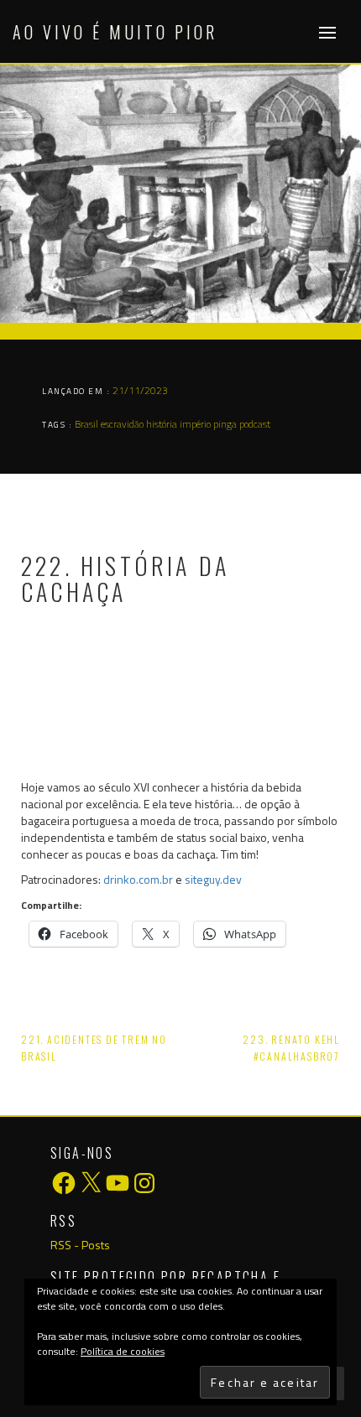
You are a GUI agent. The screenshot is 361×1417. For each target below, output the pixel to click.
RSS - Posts (80, 1245)
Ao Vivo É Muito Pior (115, 32)
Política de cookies (123, 1351)
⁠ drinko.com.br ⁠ (138, 879)
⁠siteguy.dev (213, 879)
